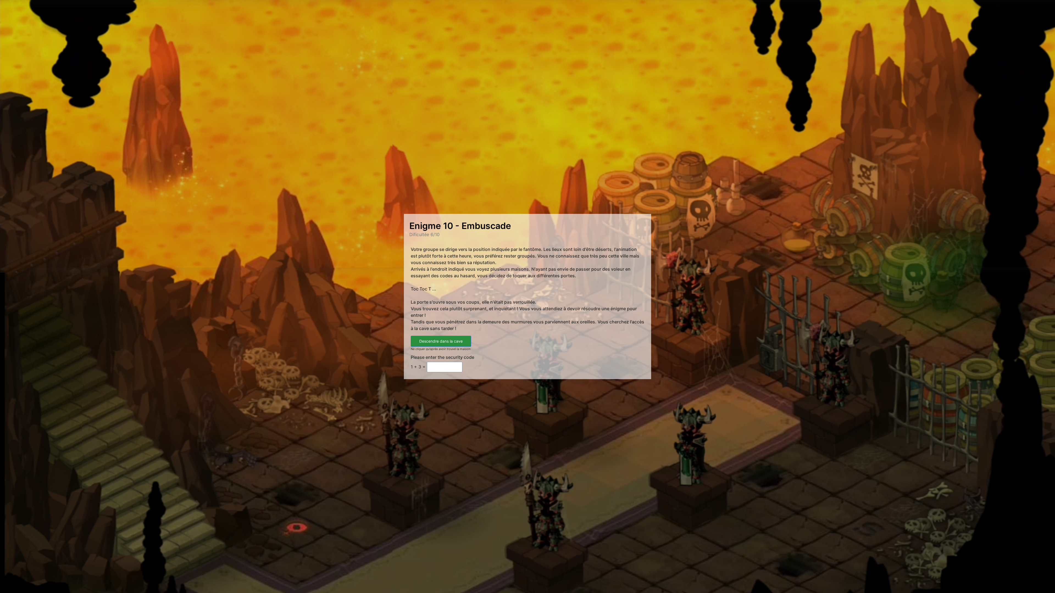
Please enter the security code (442, 357)
